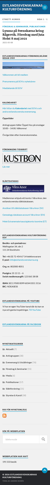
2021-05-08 (7, 42)
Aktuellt (10, 349)
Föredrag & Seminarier (15, 26)
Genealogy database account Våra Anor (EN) (23, 214)
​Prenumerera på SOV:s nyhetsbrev (18, 81)
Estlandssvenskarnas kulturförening (22, 7)
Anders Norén (17, 481)
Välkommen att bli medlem (15, 74)
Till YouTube (35, 309)
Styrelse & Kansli (14, 395)
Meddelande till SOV (12, 88)
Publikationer (37, 26)
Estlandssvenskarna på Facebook (21, 324)
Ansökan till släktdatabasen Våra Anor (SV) (22, 208)
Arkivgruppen (12, 355)
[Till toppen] (45, 470)
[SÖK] (43, 439)
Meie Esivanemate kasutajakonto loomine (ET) (24, 221)
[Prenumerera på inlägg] (4, 416)
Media (9, 375)
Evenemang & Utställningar (19, 362)
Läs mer (6, 166)
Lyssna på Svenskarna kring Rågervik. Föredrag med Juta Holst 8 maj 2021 (23, 34)
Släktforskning (13, 388)
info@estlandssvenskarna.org (24, 259)
